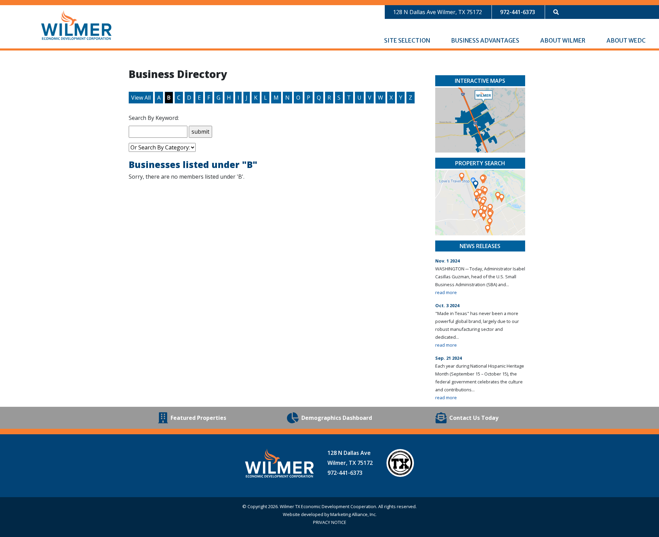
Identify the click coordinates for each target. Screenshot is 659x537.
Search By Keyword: (154, 118)
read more (446, 292)
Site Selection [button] (407, 40)
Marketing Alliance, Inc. (353, 514)
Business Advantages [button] (485, 40)
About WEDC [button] (626, 40)
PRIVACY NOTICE (329, 522)
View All (141, 97)
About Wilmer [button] (563, 40)
